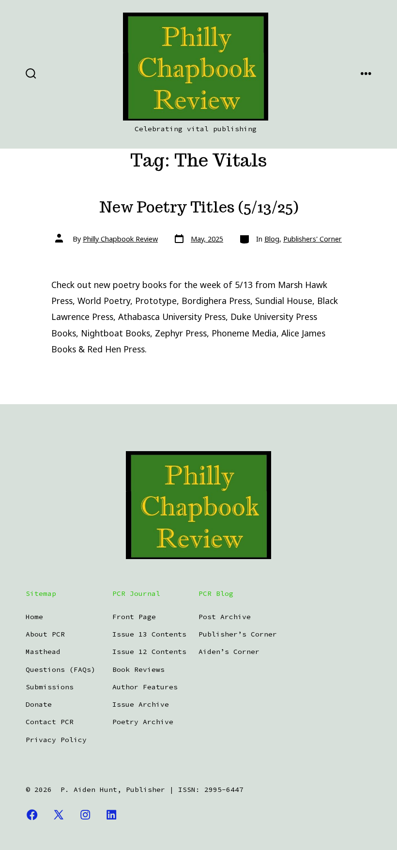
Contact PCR (50, 721)
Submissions (50, 687)
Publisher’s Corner (237, 634)
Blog (271, 238)
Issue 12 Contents (149, 651)
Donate (39, 704)
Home (34, 616)
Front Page (134, 616)
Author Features (145, 687)
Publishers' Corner (312, 238)
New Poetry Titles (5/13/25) (198, 207)
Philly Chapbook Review (120, 238)
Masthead (43, 651)
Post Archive (224, 616)
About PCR (45, 634)
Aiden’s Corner (229, 651)
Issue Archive (140, 704)
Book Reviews (138, 669)
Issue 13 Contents (149, 634)
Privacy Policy (56, 739)
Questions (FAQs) (60, 669)
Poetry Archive (142, 721)
